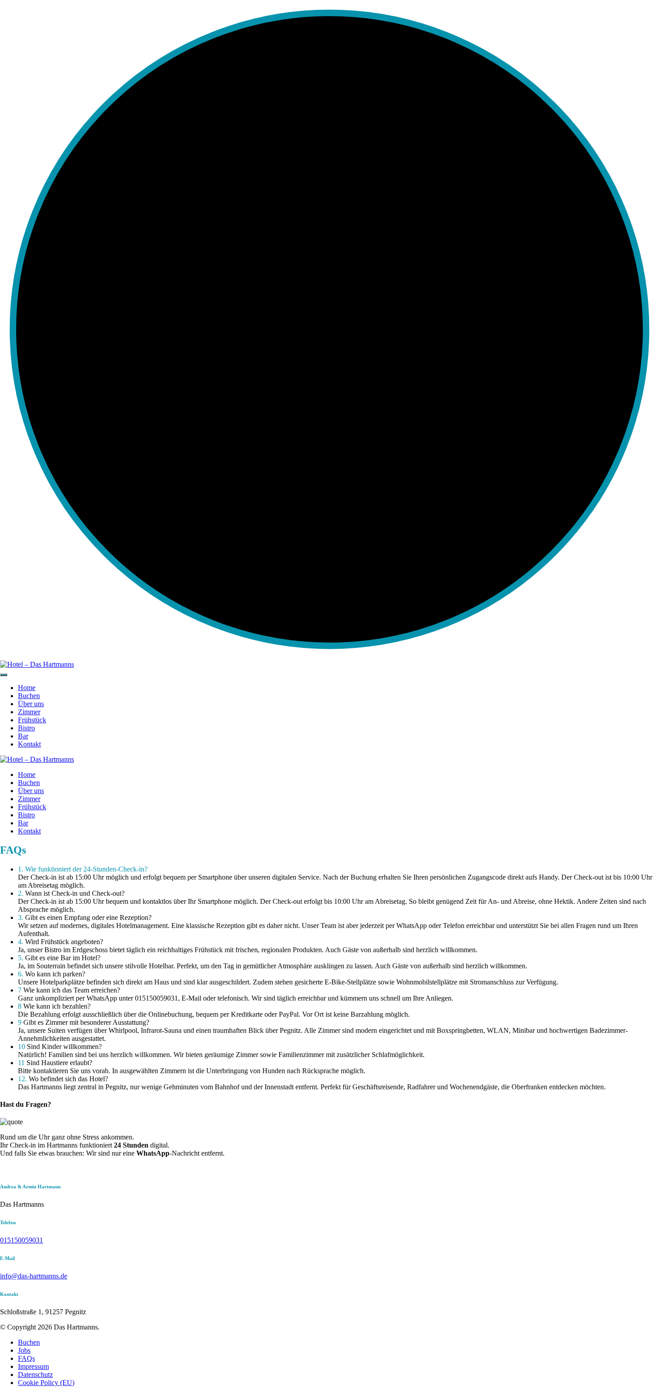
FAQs (26, 1358)
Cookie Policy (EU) (46, 1382)
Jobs (24, 1350)
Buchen (29, 695)
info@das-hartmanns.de (33, 1276)
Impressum (33, 1366)
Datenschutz (35, 1374)
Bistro (26, 728)
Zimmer (29, 712)
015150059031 (21, 1240)
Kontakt (29, 744)
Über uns (31, 704)
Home (26, 687)
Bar (23, 736)
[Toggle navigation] (3, 674)
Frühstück (32, 720)
